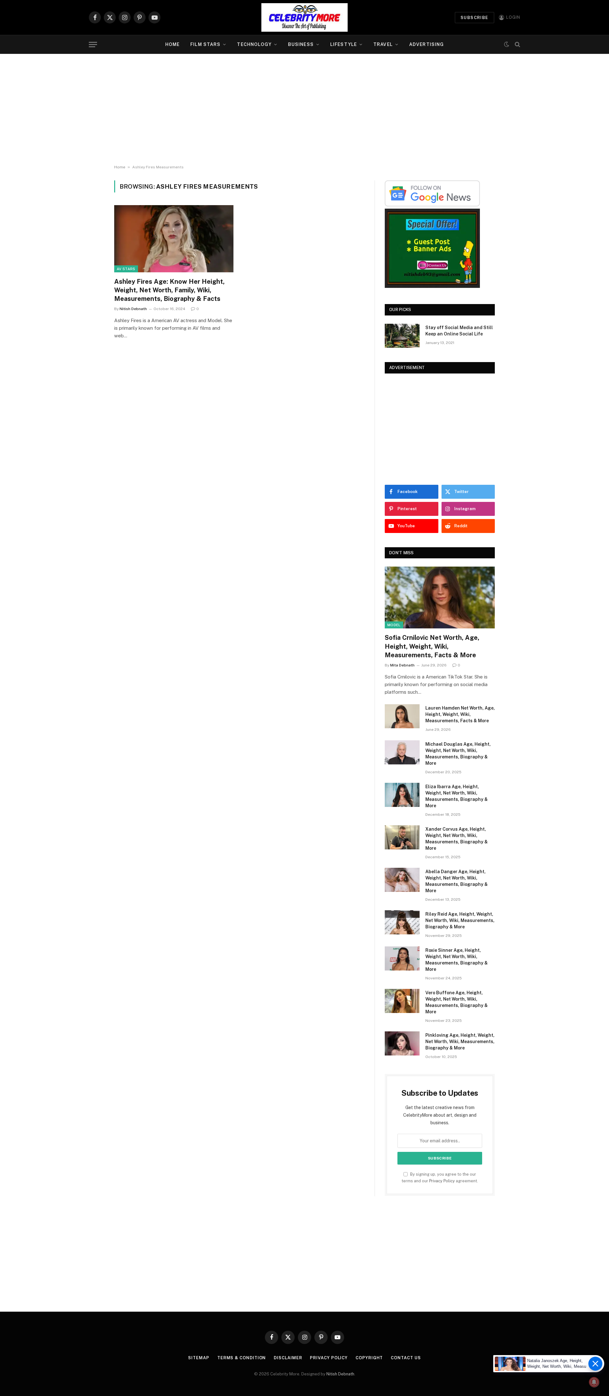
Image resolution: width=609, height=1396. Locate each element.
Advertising (426, 44)
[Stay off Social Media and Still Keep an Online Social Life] (402, 336)
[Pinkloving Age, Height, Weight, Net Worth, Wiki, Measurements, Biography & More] (402, 1043)
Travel (383, 44)
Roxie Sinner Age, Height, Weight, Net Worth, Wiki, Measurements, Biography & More (456, 960)
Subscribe (474, 17)
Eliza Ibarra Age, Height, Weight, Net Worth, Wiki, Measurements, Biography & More (456, 796)
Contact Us (406, 1357)
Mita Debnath (402, 665)
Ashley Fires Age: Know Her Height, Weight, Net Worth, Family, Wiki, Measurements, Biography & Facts (169, 290)
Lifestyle (343, 44)
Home (172, 44)
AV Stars (126, 269)
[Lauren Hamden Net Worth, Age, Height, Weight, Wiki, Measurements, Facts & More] (402, 716)
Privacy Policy (442, 1180)
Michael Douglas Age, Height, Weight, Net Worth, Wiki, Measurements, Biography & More (458, 754)
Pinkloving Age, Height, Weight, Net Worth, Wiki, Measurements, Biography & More (459, 1041)
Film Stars (205, 44)
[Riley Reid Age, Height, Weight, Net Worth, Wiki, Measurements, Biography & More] (402, 922)
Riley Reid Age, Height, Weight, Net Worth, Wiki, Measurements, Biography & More (459, 920)
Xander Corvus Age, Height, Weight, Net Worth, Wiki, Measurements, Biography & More (456, 839)
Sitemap (198, 1357)
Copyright (369, 1357)
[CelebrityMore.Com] (304, 17)
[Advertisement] (304, 109)
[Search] (517, 44)
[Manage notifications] (594, 1382)
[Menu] (93, 44)
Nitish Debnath (133, 309)
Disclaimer (288, 1357)
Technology (254, 44)
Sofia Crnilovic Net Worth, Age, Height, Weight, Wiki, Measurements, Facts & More (432, 646)
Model (394, 625)
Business (301, 44)
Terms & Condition (241, 1357)
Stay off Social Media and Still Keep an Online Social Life (459, 330)
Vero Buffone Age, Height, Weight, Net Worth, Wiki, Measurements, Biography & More (456, 1002)
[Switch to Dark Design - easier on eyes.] (506, 44)
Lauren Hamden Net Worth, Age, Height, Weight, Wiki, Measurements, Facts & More (460, 714)
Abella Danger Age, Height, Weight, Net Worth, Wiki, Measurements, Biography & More (456, 881)
